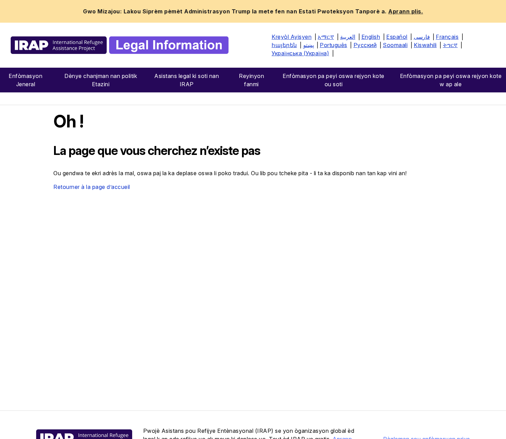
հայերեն (284, 45)
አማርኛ (326, 36)
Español (397, 36)
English (370, 36)
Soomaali (395, 45)
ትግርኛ (450, 45)
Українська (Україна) (300, 53)
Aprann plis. (405, 11)
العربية (347, 36)
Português (333, 45)
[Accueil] (120, 45)
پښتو (308, 45)
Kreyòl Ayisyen (292, 36)
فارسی (422, 36)
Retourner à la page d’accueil (91, 186)
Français (447, 36)
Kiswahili (425, 45)
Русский (365, 45)
